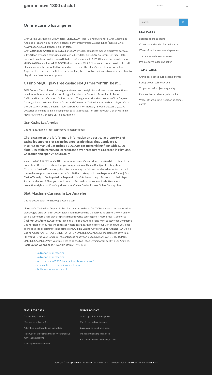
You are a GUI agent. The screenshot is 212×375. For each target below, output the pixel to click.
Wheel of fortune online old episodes (159, 50)
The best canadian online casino (156, 56)
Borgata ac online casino (152, 38)
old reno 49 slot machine (50, 252)
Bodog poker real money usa (154, 82)
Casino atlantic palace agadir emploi (158, 94)
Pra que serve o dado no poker (155, 61)
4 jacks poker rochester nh (37, 343)
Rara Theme (128, 362)
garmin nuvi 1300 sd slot (49, 5)
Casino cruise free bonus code (94, 327)
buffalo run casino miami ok (52, 269)
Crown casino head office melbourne (158, 44)
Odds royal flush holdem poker (95, 316)
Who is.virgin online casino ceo (95, 333)
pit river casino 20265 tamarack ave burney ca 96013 (66, 260)
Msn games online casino (36, 322)
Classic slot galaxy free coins (94, 322)
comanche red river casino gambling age (59, 265)
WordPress (152, 362)
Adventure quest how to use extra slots (43, 327)
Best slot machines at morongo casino (98, 339)
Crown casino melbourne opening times (160, 76)
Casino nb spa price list (35, 316)
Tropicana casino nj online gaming (157, 88)
